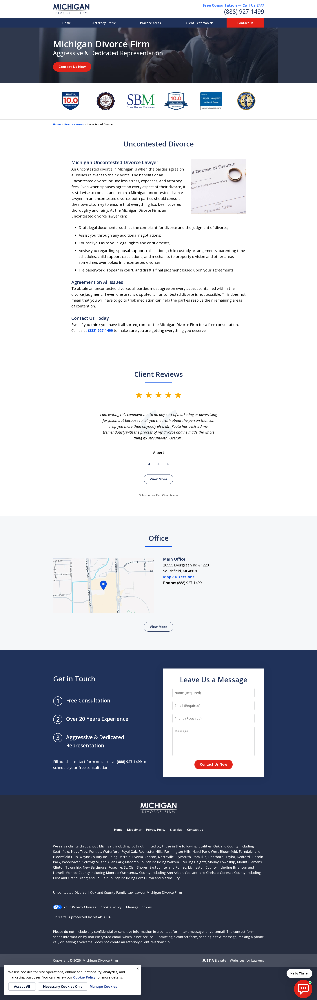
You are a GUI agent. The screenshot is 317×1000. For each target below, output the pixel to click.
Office (159, 538)
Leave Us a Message (213, 679)
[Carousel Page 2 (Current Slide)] (158, 464)
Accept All (22, 986)
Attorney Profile (104, 23)
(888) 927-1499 (244, 11)
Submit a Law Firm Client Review (158, 495)
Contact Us (245, 23)
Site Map (176, 830)
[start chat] (303, 989)
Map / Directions (178, 576)
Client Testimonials (199, 23)
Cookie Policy (111, 907)
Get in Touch (74, 678)
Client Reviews (158, 374)
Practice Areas (150, 23)
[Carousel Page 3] (167, 464)
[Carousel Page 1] (149, 464)
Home (66, 23)
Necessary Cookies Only (62, 986)
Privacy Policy (155, 830)
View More (158, 479)
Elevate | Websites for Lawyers (233, 960)
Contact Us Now (72, 66)
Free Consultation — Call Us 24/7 (233, 5)
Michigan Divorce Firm (100, 960)
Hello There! (299, 973)
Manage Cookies (139, 907)
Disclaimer (134, 830)
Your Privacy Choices (80, 907)
